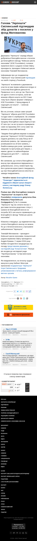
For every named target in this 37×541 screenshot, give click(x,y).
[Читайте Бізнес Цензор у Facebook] (11, 533)
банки (3, 471)
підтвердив (30, 78)
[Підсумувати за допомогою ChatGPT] (18, 298)
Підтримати (4, 404)
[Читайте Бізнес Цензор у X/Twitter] (14, 533)
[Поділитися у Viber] (27, 291)
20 (22, 20)
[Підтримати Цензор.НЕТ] (18, 314)
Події (2, 430)
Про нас (3, 399)
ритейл (3, 496)
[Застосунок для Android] (20, 533)
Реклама (4, 407)
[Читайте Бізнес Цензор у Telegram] (17, 533)
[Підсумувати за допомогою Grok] (27, 298)
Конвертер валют (8, 381)
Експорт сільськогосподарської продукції (15, 473)
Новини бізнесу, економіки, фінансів (13, 421)
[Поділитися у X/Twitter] (18, 291)
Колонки (3, 464)
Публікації (4, 461)
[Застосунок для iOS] (23, 533)
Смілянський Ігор (8, 284)
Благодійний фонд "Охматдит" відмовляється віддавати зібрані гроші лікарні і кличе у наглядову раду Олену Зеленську (18, 183)
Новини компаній (7, 506)
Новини (5, 18)
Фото (2, 436)
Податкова (4, 479)
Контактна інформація (8, 402)
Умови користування (8, 410)
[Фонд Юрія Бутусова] (18, 307)
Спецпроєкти (5, 458)
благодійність (7, 282)
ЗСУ (19, 284)
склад (3, 493)
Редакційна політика (8, 415)
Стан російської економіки (9, 481)
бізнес (3, 487)
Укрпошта (18, 282)
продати (4, 384)
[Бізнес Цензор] (10, 2)
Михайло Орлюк (11, 277)
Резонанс (4, 433)
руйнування (5, 498)
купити (9, 384)
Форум (3, 447)
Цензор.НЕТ (4, 425)
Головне (4, 456)
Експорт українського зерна (10, 476)
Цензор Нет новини (7, 418)
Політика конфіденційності (10, 413)
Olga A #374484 (11, 329)
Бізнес (3, 450)
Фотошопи (4, 441)
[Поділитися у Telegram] (21, 291)
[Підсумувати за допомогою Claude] (21, 298)
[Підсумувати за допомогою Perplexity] (24, 298)
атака (3, 504)
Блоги (3, 444)
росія (3, 501)
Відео (3, 439)
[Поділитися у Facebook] (15, 291)
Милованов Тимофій (9, 286)
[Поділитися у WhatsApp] (24, 291)
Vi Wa (8, 339)
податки (3, 512)
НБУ (2, 490)
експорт (3, 485)
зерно (3, 509)
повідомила (16, 197)
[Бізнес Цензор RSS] (26, 533)
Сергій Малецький (12, 353)
